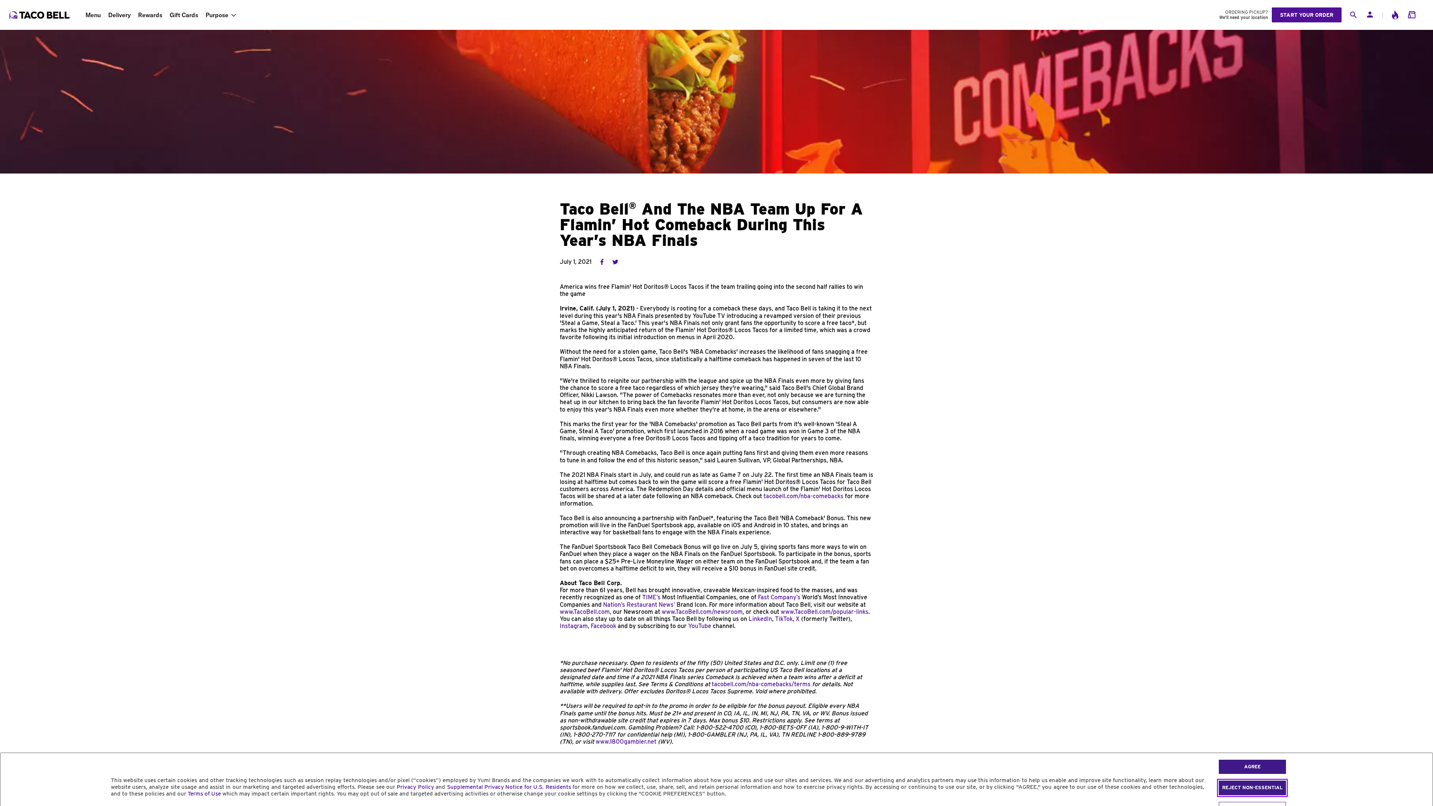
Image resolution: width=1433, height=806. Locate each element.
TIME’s (651, 597)
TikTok (784, 618)
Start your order (1306, 15)
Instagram (574, 626)
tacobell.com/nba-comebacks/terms (761, 684)
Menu (93, 15)
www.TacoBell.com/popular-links (823, 611)
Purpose (217, 15)
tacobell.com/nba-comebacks (803, 496)
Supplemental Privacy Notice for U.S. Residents (509, 787)
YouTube (699, 626)
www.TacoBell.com (585, 611)
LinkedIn (760, 618)
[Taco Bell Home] (40, 15)
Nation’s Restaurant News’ (639, 604)
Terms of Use (204, 793)
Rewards (150, 15)
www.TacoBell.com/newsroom (702, 611)
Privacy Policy (415, 787)
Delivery (119, 15)
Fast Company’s (779, 597)
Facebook (603, 626)
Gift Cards (184, 15)
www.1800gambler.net (626, 741)
